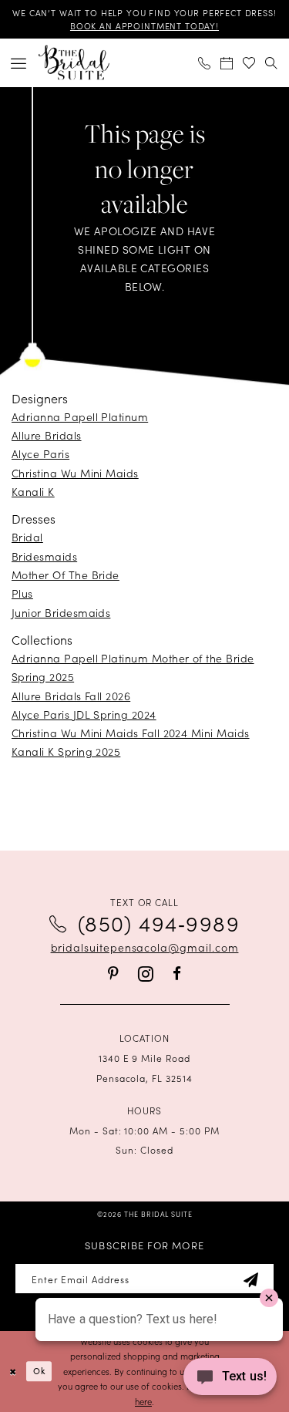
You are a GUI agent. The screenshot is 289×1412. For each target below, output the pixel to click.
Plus (22, 593)
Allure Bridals (47, 435)
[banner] (74, 62)
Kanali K (33, 491)
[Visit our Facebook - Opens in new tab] (177, 973)
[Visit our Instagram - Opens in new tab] (145, 973)
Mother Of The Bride (65, 574)
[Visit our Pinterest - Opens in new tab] (113, 973)
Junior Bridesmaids (61, 612)
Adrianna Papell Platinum (80, 416)
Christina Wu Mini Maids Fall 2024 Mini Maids (131, 732)
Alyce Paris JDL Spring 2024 (84, 714)
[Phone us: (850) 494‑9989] (204, 63)
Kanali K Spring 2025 (66, 751)
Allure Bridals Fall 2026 (71, 695)
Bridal (27, 536)
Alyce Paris (40, 453)
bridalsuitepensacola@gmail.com (145, 947)
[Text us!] (230, 1380)
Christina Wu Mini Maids (75, 472)
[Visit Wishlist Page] (249, 63)
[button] (19, 63)
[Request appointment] (227, 63)
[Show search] (271, 63)
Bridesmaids (44, 556)
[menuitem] (19, 63)
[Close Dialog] (13, 1371)
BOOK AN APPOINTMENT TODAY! (144, 25)
